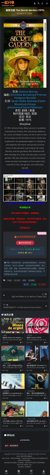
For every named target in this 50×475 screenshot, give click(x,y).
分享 (27, 284)
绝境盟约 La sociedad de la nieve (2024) (13, 394)
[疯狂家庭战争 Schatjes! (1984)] (37, 353)
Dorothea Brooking (22, 94)
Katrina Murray (28, 91)
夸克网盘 (31, 280)
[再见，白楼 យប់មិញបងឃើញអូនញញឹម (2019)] (13, 353)
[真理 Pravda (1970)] (37, 325)
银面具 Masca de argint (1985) (13, 338)
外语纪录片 (7, 363)
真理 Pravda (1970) (34, 337)
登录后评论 (26, 440)
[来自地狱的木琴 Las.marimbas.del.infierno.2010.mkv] (37, 409)
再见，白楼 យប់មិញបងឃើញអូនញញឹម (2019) (13, 366)
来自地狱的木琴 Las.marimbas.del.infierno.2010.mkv (37, 422)
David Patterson (32, 107)
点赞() (43, 284)
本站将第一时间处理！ (25, 467)
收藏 (34, 284)
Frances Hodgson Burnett (30, 96)
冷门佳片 (17, 280)
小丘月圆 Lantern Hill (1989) (13, 422)
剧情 (24, 280)
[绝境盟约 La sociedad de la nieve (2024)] (13, 381)
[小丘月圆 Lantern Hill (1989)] (13, 409)
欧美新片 (6, 391)
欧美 (30, 13)
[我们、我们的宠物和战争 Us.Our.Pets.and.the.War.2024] (37, 381)
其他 (29, 419)
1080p (9, 280)
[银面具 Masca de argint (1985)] (13, 325)
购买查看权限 (26, 243)
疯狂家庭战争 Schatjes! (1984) (37, 366)
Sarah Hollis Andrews (24, 101)
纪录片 (30, 335)
